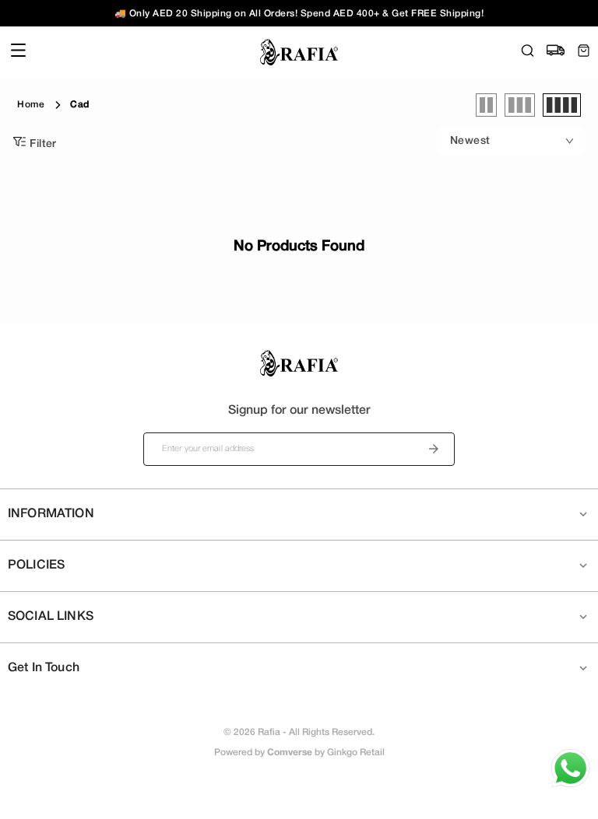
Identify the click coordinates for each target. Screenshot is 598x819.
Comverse (289, 752)
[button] (299, 514)
